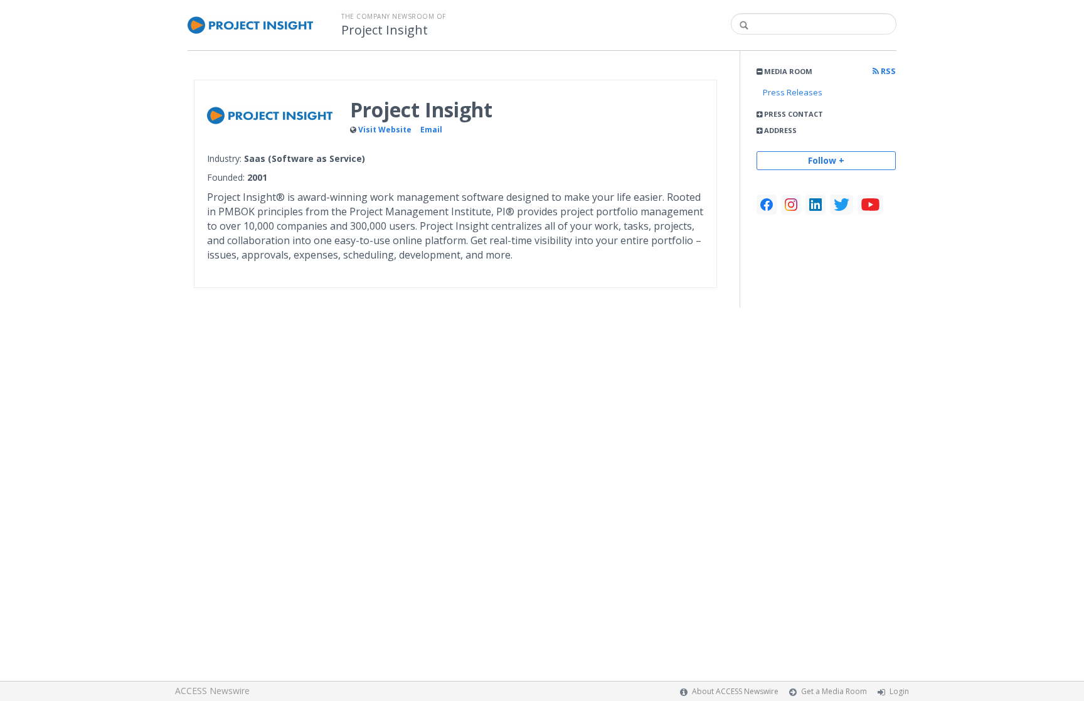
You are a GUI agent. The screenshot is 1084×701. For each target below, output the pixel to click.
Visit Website (385, 129)
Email (431, 129)
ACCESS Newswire (212, 691)
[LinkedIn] (815, 205)
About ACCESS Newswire (735, 691)
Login (899, 691)
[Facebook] (767, 205)
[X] (841, 205)
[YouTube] (870, 205)
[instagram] (791, 205)
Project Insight (384, 30)
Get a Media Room (834, 691)
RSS (887, 71)
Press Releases (792, 92)
